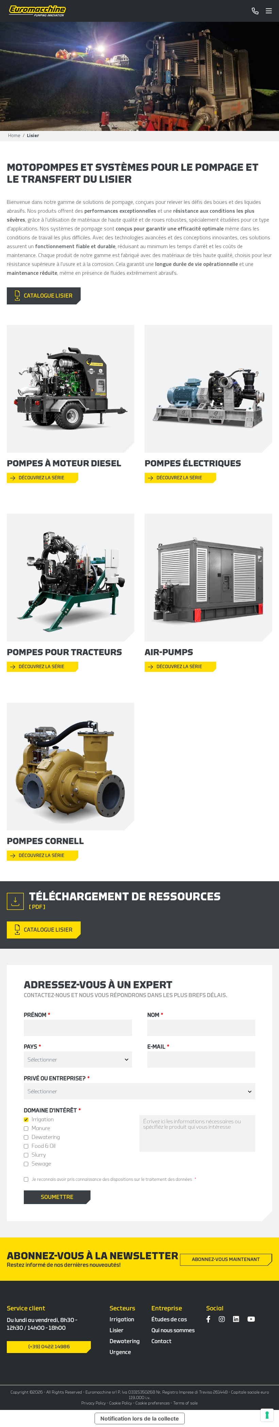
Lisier (117, 1330)
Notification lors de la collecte (139, 1418)
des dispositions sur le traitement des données (147, 1179)
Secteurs (122, 1308)
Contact (161, 1341)
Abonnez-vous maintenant (226, 1259)
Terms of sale (185, 1403)
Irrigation (122, 1319)
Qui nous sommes (173, 1330)
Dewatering (125, 1341)
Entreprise (166, 1308)
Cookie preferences (152, 1403)
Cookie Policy (120, 1403)
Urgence (120, 1352)
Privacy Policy (93, 1403)
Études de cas (169, 1319)
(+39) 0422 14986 (49, 1347)
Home (14, 135)
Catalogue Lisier (46, 296)
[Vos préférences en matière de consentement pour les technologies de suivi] (267, 1415)
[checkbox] (82, 1141)
